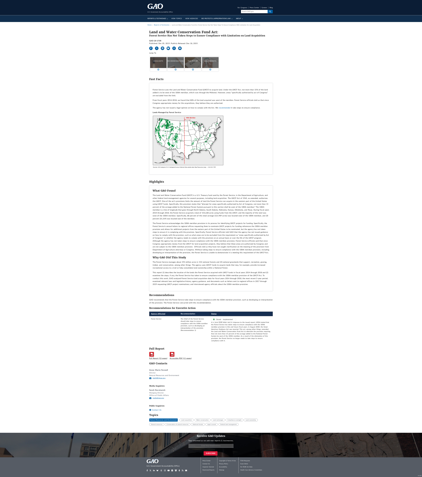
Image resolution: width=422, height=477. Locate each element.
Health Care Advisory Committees (251, 470)
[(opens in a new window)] (147, 470)
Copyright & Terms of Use (227, 460)
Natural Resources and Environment (163, 420)
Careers (264, 7)
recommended (224, 108)
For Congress (242, 7)
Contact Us (156, 410)
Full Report (193, 61)
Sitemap (221, 470)
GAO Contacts (210, 61)
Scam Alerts (244, 463)
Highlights (158, 61)
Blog (271, 7)
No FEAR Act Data (246, 467)
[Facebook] (152, 48)
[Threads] (175, 48)
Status (214, 314)
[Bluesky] (169, 48)
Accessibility (223, 467)
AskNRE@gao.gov (159, 378)
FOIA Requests (245, 460)
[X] (157, 48)
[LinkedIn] (163, 48)
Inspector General (208, 467)
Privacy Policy (223, 463)
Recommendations (175, 61)
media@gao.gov (158, 398)
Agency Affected (158, 314)
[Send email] (180, 48)
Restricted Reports (208, 470)
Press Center (254, 7)
